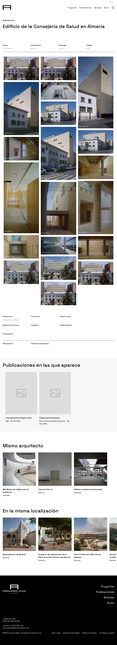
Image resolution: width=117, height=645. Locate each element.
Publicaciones (86, 8)
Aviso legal (56, 633)
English (111, 2)
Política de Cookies (89, 633)
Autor (106, 8)
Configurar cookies (107, 633)
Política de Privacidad (71, 633)
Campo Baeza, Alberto (11, 320)
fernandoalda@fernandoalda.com (16, 628)
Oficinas (61, 49)
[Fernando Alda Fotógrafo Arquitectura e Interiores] (7, 7)
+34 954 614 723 (16, 626)
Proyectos (72, 8)
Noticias (97, 8)
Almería (33, 49)
